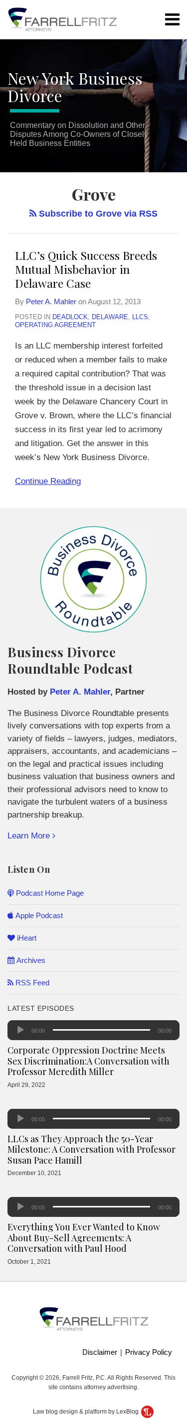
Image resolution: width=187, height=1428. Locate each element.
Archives (29, 960)
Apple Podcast (38, 915)
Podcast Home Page (49, 893)
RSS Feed (31, 982)
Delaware (110, 317)
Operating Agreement (55, 325)
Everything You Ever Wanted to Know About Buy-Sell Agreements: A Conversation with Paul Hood (83, 1237)
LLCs (140, 317)
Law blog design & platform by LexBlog (86, 1411)
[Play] (20, 1030)
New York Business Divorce (75, 86)
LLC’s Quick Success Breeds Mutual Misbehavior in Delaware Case (86, 268)
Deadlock (70, 317)
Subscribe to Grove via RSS (97, 214)
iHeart (25, 938)
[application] (93, 1030)
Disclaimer (99, 1352)
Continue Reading (48, 480)
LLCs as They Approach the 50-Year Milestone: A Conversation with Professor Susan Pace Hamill (91, 1149)
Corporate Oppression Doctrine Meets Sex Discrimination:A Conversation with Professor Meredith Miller (88, 1060)
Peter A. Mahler (51, 301)
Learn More (29, 835)
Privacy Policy (148, 1352)
